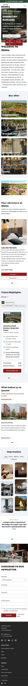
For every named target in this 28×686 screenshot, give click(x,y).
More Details (4, 265)
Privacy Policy (4, 669)
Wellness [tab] (16, 456)
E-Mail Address (5, 600)
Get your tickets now (12, 370)
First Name (4, 585)
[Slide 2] (8, 38)
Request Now (12, 278)
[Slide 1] (5, 38)
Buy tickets (20, 41)
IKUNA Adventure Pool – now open (15, 1)
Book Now (13, 274)
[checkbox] (2, 608)
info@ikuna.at (6, 634)
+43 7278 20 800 (7, 636)
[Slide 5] (18, 38)
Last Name (4, 592)
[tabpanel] (14, 487)
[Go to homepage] (5, 6)
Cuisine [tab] (11, 456)
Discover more (5, 438)
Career (3, 654)
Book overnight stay (11, 42)
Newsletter (3, 658)
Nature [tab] (21, 456)
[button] (12, 442)
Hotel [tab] (6, 456)
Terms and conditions (6, 672)
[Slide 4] (15, 38)
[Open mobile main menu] (25, 5)
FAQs (2, 651)
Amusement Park (6, 399)
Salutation (4, 576)
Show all (3, 297)
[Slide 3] (12, 38)
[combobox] (14, 580)
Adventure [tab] (14, 459)
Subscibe (9, 615)
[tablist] (14, 458)
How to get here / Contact (7, 648)
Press (2, 666)
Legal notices (4, 675)
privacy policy (14, 610)
